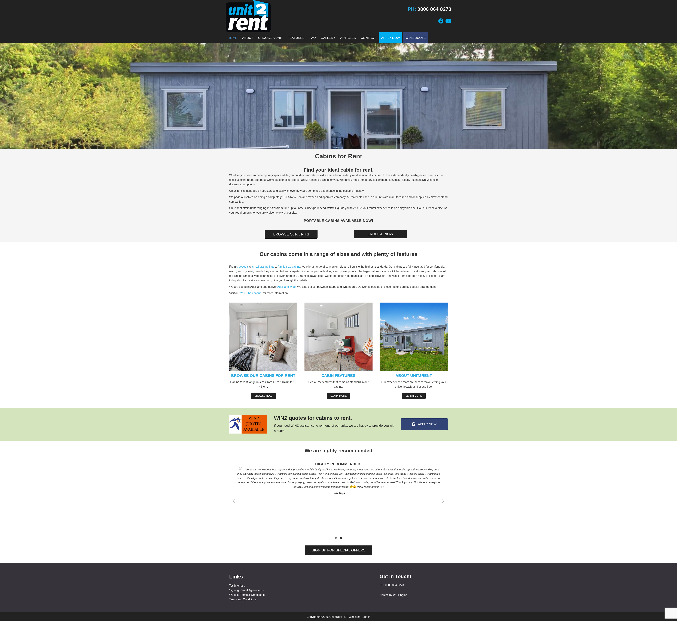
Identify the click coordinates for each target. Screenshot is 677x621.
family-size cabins (289, 266)
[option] (338, 472)
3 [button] (338, 538)
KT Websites (352, 616)
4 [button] (341, 538)
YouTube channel (251, 293)
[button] (338, 550)
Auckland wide (286, 286)
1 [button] (333, 538)
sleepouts (242, 266)
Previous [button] (234, 501)
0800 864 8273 (434, 9)
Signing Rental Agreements (246, 590)
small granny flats (263, 266)
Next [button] (443, 501)
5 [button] (343, 538)
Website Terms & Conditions (247, 594)
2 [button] (336, 538)
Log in (366, 616)
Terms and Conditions (243, 599)
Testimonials (237, 585)
